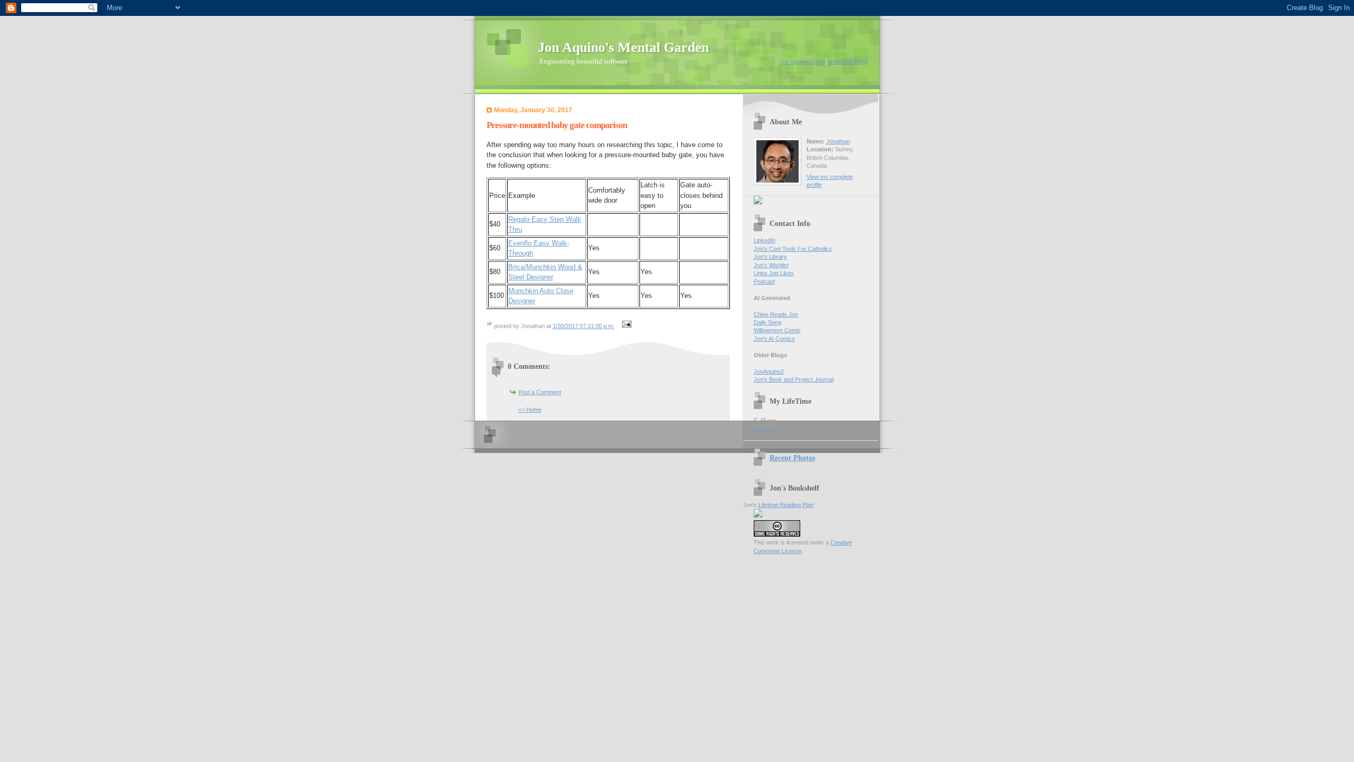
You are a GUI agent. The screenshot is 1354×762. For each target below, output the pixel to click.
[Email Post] (625, 326)
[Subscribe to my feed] (758, 202)
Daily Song (767, 322)
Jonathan (838, 141)
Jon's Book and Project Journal (794, 379)
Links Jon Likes (774, 273)
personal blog (848, 61)
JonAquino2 (769, 371)
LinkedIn (764, 240)
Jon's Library (770, 256)
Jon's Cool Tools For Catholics (793, 249)
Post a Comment (539, 392)
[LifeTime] (765, 429)
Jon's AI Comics (774, 338)
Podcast (764, 281)
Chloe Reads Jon (776, 314)
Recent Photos (792, 457)
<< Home (530, 409)
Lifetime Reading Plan (785, 505)
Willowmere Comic (777, 330)
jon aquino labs (802, 61)
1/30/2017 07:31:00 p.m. (584, 326)
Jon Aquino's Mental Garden (623, 47)
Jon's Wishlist (771, 265)
